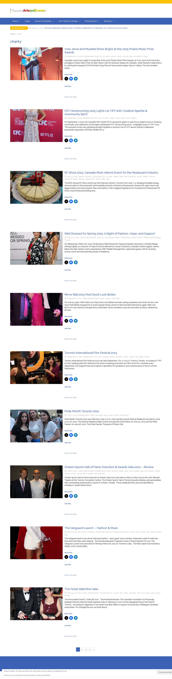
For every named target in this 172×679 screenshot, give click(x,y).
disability (132, 593)
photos (157, 593)
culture (118, 118)
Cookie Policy (46, 675)
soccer (73, 474)
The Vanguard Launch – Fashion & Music (91, 528)
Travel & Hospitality (43, 21)
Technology (97, 176)
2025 (99, 237)
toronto (139, 237)
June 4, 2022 (72, 471)
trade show (90, 179)
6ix (101, 56)
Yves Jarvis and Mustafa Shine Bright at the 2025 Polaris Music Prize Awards (109, 50)
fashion (159, 532)
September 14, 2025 (74, 118)
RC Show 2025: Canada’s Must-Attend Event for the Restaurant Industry (111, 172)
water (103, 179)
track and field (99, 474)
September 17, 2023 (74, 357)
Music (97, 56)
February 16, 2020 (74, 593)
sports (79, 474)
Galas (27, 21)
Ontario (145, 56)
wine (108, 179)
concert (126, 56)
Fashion (127, 532)
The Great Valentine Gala (81, 589)
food (128, 118)
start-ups (82, 179)
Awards (81, 176)
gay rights (99, 415)
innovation (137, 56)
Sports (108, 471)
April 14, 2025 (72, 176)
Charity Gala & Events (88, 237)
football (136, 471)
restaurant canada (71, 179)
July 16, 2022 (72, 415)
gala (131, 56)
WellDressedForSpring (152, 237)
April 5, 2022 (72, 532)
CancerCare (109, 237)
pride (111, 415)
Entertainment (91, 21)
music (139, 176)
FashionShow (126, 237)
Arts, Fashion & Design (68, 21)
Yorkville (67, 240)
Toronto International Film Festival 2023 (90, 352)
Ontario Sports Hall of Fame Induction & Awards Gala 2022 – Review (109, 467)
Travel (98, 179)
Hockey (157, 471)
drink (123, 118)
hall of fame (149, 471)
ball (147, 532)
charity (119, 56)
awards (113, 56)
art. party (106, 56)
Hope (134, 237)
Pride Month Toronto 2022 (81, 411)
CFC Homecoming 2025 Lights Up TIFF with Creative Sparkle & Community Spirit (105, 112)
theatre (90, 474)
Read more (70, 97)
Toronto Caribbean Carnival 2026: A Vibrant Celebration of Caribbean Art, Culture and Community (86, 28)
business (119, 357)
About (15, 21)
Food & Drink (104, 593)
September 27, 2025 (74, 56)
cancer (102, 298)
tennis (85, 474)
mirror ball (115, 298)
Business (108, 21)
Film (96, 118)
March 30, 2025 (73, 237)
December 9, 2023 (74, 298)
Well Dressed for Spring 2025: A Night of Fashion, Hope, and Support (109, 233)
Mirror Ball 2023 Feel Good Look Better (90, 294)
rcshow (152, 176)
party (106, 415)
